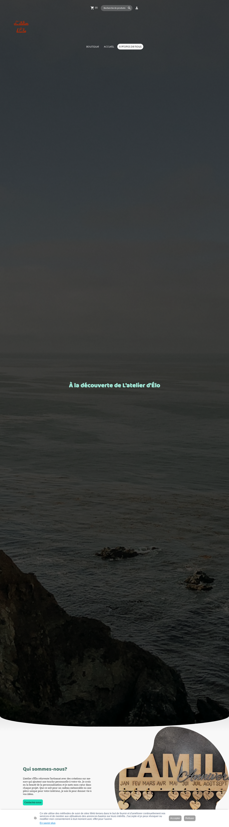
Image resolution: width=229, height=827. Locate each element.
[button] (129, 8)
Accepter (175, 818)
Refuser (189, 818)
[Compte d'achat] (137, 8)
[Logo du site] (21, 37)
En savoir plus (47, 823)
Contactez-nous (32, 802)
